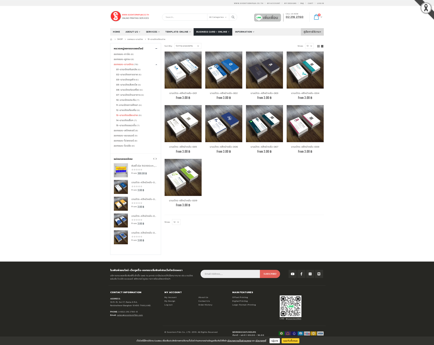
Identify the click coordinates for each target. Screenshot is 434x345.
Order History (205, 304)
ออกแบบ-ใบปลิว (122, 146)
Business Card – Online (211, 32)
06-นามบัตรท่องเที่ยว (127, 90)
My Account (273, 3)
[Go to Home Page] (111, 39)
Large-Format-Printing (244, 304)
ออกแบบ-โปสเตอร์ (124, 140)
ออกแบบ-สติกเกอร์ (124, 130)
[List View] (322, 45)
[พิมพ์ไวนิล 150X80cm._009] (121, 170)
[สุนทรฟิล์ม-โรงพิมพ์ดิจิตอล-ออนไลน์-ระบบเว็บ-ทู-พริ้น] (292, 274)
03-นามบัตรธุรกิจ (125, 79)
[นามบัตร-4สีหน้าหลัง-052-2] (121, 187)
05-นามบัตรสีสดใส (126, 85)
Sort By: (168, 45)
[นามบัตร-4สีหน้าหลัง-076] (121, 220)
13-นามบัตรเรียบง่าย (127, 115)
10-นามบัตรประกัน (126, 100)
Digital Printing (240, 301)
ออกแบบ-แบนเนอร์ (124, 135)
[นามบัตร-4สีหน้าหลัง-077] (121, 204)
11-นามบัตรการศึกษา (127, 105)
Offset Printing (240, 297)
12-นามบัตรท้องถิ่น (126, 110)
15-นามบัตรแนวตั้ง (126, 125)
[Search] (233, 17)
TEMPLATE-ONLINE (176, 32)
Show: (300, 45)
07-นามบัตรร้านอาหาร (128, 95)
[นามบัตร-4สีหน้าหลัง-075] (121, 237)
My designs (290, 3)
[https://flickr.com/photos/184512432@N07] (310, 274)
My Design (169, 301)
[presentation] (153, 158)
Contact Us (204, 301)
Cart (310, 3)
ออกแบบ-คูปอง (122, 59)
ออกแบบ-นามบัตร (123, 64)
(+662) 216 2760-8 (128, 311)
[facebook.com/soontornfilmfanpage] (301, 274)
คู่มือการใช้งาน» (312, 32)
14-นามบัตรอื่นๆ (124, 120)
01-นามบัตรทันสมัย (126, 69)
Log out (168, 304)
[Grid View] (318, 45)
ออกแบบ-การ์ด (122, 54)
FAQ (302, 3)
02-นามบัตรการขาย (127, 74)
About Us (203, 297)
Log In (320, 3)
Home (116, 32)
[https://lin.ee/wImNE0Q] (319, 274)
